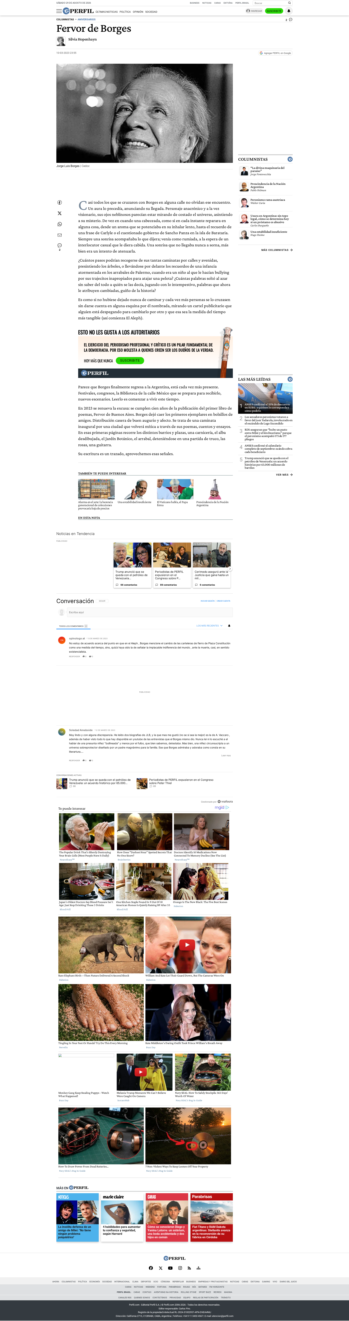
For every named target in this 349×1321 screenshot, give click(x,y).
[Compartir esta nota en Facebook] (59, 202)
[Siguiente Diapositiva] (230, 568)
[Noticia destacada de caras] (167, 1198)
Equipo (186, 1297)
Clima (135, 1282)
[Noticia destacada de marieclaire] (122, 1198)
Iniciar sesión (208, 601)
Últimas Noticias (107, 11)
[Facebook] (151, 1268)
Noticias (206, 3)
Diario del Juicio (288, 1282)
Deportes (146, 1282)
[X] (160, 1268)
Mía (194, 1287)
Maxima (228, 1292)
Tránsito (226, 1297)
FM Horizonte (216, 1287)
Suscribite (274, 11)
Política (125, 11)
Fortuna (161, 1287)
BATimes (202, 1287)
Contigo (147, 1292)
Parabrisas (175, 1287)
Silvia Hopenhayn (82, 39)
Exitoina (255, 1282)
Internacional (122, 1282)
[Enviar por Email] (59, 235)
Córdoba (165, 1282)
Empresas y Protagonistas (213, 1282)
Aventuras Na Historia (166, 1292)
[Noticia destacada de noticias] (77, 1198)
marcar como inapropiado (224, 658)
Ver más (282, 474)
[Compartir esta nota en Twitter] (59, 213)
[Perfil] (78, 1188)
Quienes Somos (142, 1297)
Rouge (186, 1287)
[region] (144, 701)
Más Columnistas (275, 250)
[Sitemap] (198, 1268)
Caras (217, 3)
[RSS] (189, 1268)
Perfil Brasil (242, 3)
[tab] (73, 626)
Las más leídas (254, 379)
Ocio (155, 1282)
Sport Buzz (205, 1292)
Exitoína (228, 3)
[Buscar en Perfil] (289, 3)
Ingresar (256, 11)
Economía (94, 1282)
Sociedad (151, 11)
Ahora (55, 1282)
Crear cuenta (223, 601)
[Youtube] (170, 1268)
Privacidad (175, 1297)
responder (74, 656)
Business (194, 3)
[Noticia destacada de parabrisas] (211, 1198)
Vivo (275, 1282)
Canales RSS (124, 1297)
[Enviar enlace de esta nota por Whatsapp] (59, 224)
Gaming (266, 1282)
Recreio (218, 1292)
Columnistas (253, 159)
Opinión (138, 11)
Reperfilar (178, 1282)
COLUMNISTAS (65, 19)
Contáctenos (160, 1297)
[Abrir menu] (59, 11)
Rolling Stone (188, 1292)
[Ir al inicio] (78, 10)
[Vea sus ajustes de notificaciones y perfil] (288, 11)
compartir (210, 656)
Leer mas (226, 755)
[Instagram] (180, 1268)
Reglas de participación (205, 1297)
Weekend (150, 1287)
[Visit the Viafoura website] (225, 801)
